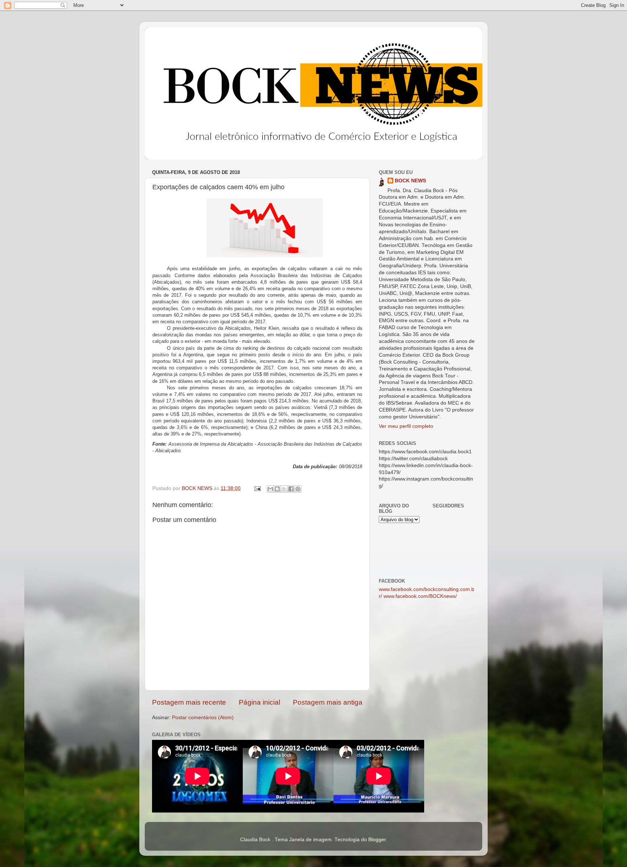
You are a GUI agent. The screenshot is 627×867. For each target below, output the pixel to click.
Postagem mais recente (189, 702)
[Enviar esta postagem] (257, 488)
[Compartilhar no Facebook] (291, 489)
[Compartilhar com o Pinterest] (298, 489)
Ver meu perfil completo (406, 426)
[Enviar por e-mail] (270, 489)
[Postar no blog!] (277, 489)
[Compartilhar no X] (284, 489)
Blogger (377, 839)
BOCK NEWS (410, 180)
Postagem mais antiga (327, 702)
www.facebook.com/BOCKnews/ (420, 596)
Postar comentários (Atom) (203, 717)
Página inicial (259, 702)
